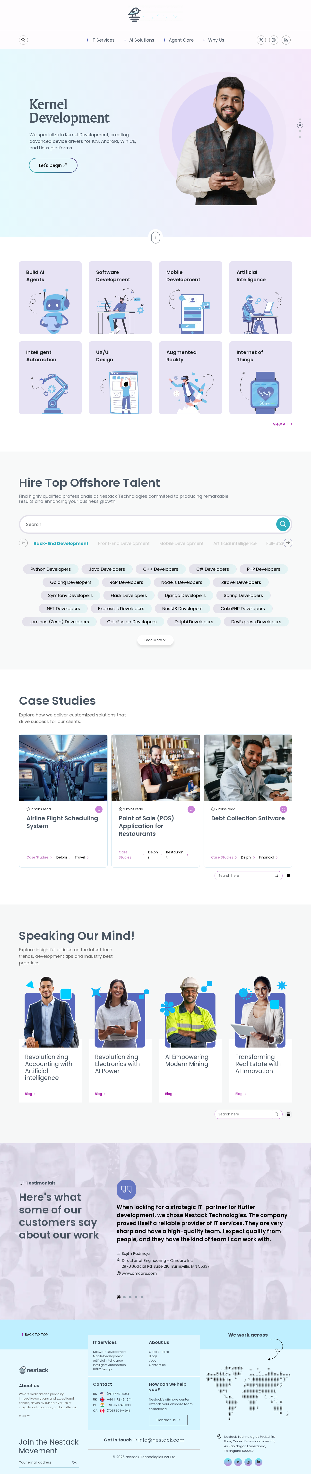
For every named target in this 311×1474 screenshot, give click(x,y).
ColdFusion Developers (132, 622)
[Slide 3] (130, 1297)
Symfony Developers (70, 595)
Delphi (61, 857)
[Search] (277, 875)
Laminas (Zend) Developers (59, 622)
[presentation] (23, 543)
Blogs (153, 1356)
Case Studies (37, 857)
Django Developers (185, 595)
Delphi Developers (194, 622)
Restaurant (174, 855)
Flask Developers (129, 595)
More (23, 1416)
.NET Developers (63, 609)
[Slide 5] (142, 1297)
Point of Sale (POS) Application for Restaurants (146, 826)
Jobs (152, 1360)
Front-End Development (124, 543)
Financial (266, 857)
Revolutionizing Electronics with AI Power (117, 1064)
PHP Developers (263, 569)
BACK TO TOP (36, 1334)
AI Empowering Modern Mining (186, 1060)
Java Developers (107, 569)
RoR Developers (126, 582)
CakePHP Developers (243, 609)
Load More (154, 640)
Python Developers (51, 569)
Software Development (109, 1352)
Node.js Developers (181, 582)
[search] (23, 40)
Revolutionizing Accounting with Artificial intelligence (48, 1067)
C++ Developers (160, 569)
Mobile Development (181, 543)
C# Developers (212, 569)
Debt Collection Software (248, 818)
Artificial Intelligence (64, 107)
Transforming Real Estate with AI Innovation (258, 1064)
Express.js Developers (121, 609)
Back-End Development (61, 543)
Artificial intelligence (235, 543)
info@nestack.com (161, 1440)
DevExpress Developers (256, 622)
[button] (300, 119)
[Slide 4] (136, 1297)
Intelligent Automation (109, 1365)
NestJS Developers (182, 609)
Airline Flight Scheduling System (62, 822)
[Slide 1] (118, 1297)
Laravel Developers (240, 582)
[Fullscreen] (99, 809)
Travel (80, 857)
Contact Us (157, 1365)
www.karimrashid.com (143, 1273)
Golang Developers (71, 582)
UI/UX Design (102, 1369)
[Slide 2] (124, 1297)
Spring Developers (243, 595)
